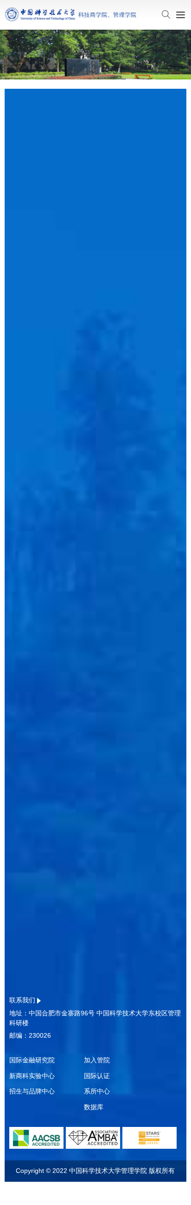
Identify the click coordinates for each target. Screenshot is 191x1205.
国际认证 (97, 1076)
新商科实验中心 (32, 1076)
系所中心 (97, 1091)
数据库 (93, 1107)
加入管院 (97, 1060)
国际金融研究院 (32, 1060)
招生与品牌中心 (32, 1091)
